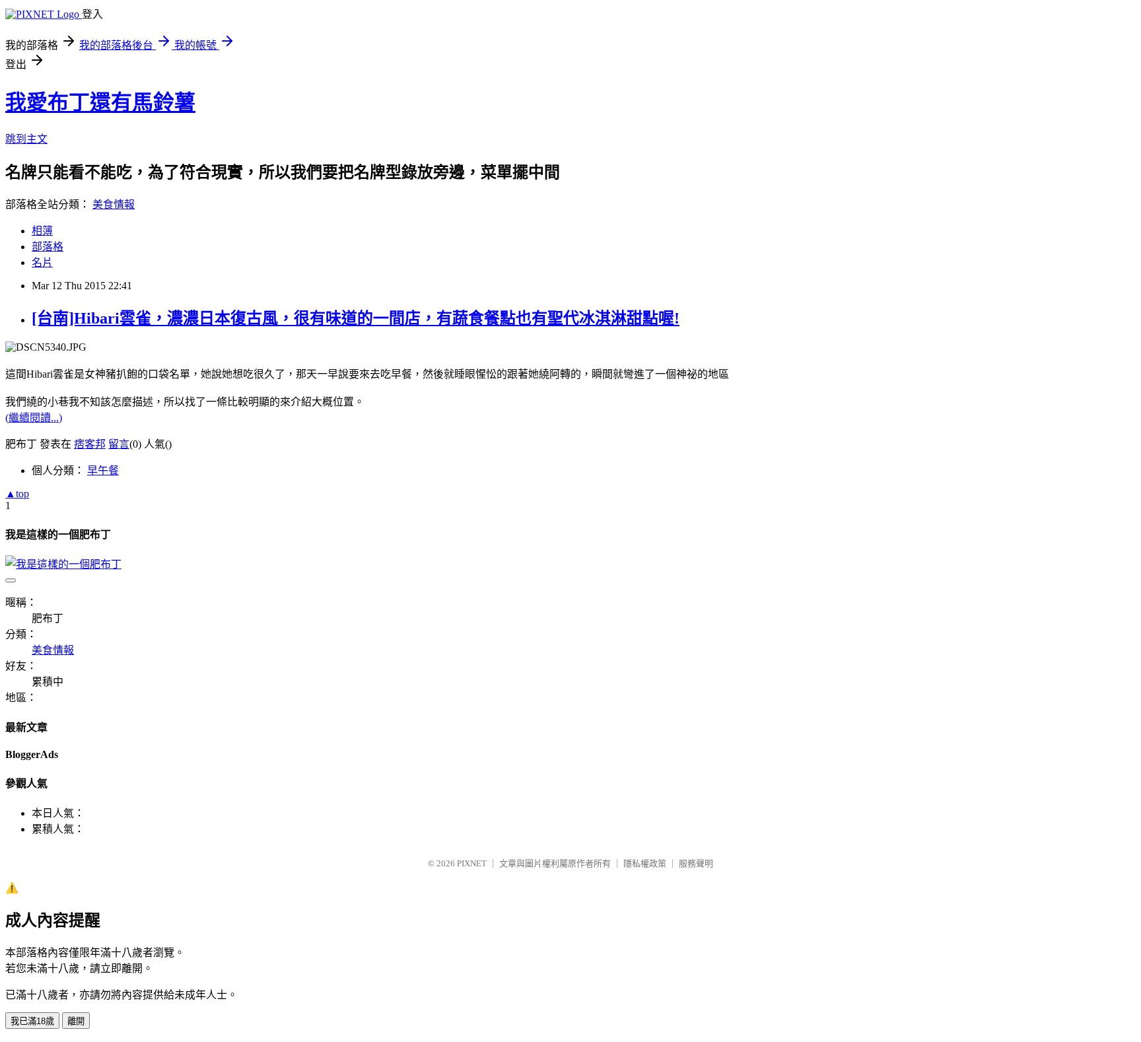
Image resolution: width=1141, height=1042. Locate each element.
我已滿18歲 (32, 1021)
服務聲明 (696, 863)
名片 (42, 262)
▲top (17, 493)
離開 (76, 1021)
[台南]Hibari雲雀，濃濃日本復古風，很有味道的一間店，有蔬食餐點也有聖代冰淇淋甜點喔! (355, 318)
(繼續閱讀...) (33, 417)
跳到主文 (26, 139)
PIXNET (472, 863)
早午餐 (103, 470)
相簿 (42, 230)
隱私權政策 (644, 863)
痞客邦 (90, 444)
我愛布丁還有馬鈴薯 (100, 102)
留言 (118, 444)
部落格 (47, 246)
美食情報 (113, 204)
